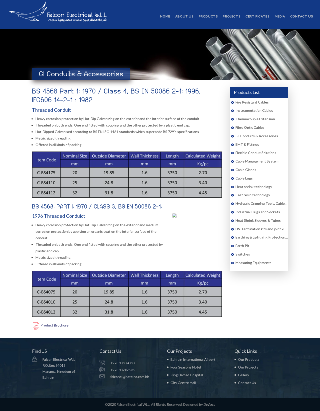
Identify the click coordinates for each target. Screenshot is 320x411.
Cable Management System (257, 161)
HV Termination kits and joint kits (262, 229)
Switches (243, 254)
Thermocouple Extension (255, 119)
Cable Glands (246, 170)
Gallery (243, 375)
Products (208, 16)
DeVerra (209, 404)
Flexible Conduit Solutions (256, 152)
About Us (184, 16)
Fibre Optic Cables (250, 127)
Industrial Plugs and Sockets (258, 212)
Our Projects (248, 367)
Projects (231, 16)
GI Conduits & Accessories (257, 136)
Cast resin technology (253, 195)
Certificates (258, 16)
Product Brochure (54, 325)
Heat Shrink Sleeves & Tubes (258, 220)
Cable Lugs (244, 178)
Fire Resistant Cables (252, 102)
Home (165, 16)
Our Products (249, 359)
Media (280, 16)
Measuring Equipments (254, 262)
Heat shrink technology (254, 186)
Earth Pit (242, 246)
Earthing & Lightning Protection (260, 237)
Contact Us (301, 16)
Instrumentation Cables (254, 110)
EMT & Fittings (247, 144)
